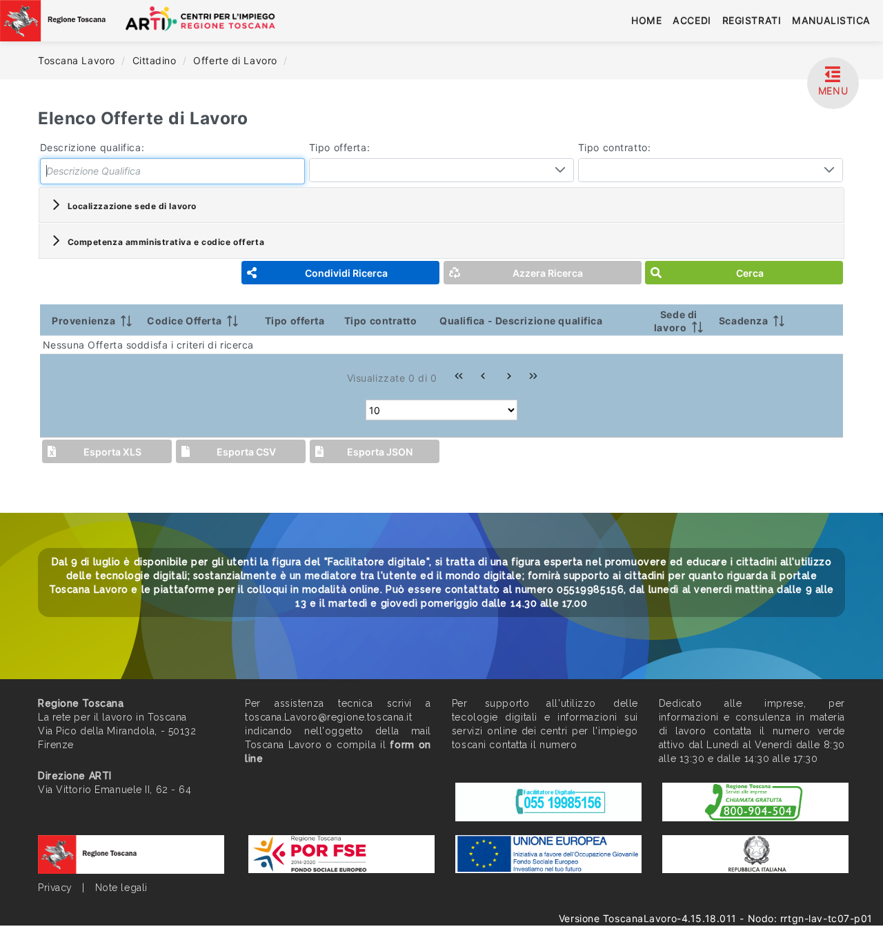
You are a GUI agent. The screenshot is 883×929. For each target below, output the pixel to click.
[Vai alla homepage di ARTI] (212, 20)
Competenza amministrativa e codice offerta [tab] (166, 242)
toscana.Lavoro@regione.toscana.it (328, 717)
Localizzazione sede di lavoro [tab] (132, 206)
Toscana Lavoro (78, 60)
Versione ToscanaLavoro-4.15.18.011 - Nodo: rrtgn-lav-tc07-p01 (716, 918)
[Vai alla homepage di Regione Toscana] (53, 20)
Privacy (55, 887)
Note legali (121, 887)
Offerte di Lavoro (236, 60)
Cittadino (156, 60)
